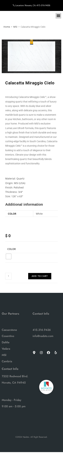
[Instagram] (41, 352)
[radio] (8, 256)
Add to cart (40, 276)
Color (11, 249)
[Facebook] (48, 352)
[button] (58, 16)
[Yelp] (55, 352)
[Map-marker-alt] (34, 352)
